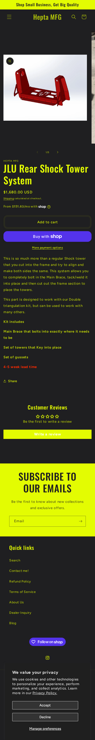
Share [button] (12, 381)
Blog (12, 623)
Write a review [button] (47, 434)
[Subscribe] (80, 521)
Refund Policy (20, 581)
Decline (45, 717)
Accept (45, 705)
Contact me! (19, 571)
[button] (9, 17)
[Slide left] (37, 152)
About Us (16, 602)
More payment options (47, 247)
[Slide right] (58, 152)
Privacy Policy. (45, 693)
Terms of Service (22, 592)
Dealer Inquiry (20, 613)
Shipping (8, 198)
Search (15, 560)
